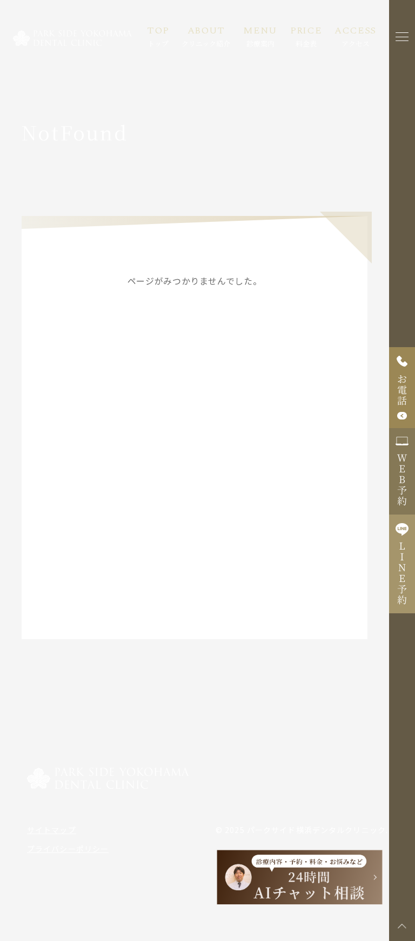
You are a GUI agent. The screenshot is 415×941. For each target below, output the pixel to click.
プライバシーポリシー (68, 848)
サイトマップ (51, 829)
